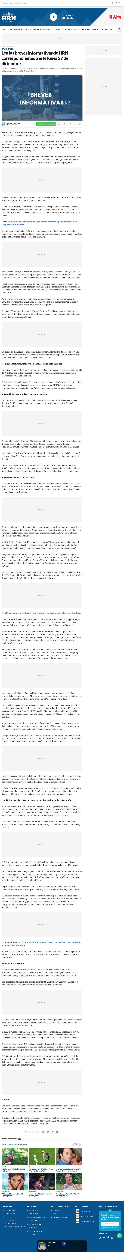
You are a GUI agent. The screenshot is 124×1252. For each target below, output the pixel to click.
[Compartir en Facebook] (43, 1132)
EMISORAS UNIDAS (20, 3)
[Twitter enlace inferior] (100, 1237)
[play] (64, 1244)
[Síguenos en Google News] (57, 1132)
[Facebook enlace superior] (116, 3)
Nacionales (9, 46)
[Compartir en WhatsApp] (48, 1132)
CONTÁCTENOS (11, 1210)
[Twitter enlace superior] (113, 3)
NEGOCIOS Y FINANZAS (41, 29)
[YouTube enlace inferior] (104, 1237)
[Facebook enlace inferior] (108, 1237)
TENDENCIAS (58, 29)
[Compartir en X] (52, 1132)
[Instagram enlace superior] (120, 3)
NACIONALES (26, 29)
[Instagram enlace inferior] (112, 1237)
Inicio (3, 46)
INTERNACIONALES (72, 29)
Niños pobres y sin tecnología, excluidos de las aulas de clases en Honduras (43, 613)
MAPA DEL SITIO (11, 1214)
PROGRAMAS (15, 29)
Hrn (19, 1138)
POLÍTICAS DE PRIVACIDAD (15, 1226)
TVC (11, 3)
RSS (6, 1217)
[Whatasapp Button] (119, 1235)
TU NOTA (5, 3)
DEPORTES (85, 29)
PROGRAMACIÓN (96, 29)
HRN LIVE (108, 29)
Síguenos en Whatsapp (47, 124)
